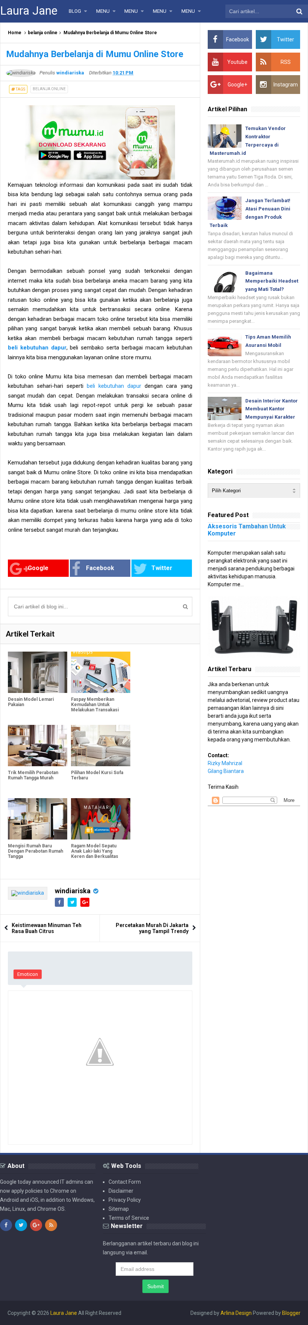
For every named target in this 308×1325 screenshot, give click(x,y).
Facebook (100, 568)
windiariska (73, 891)
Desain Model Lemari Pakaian (31, 702)
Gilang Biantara (226, 771)
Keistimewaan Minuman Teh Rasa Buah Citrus (47, 928)
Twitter (161, 568)
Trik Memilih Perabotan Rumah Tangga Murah (33, 775)
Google (38, 568)
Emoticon (27, 974)
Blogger (291, 1313)
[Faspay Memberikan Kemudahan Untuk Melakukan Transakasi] (100, 672)
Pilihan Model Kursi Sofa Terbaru (97, 775)
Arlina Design (236, 1313)
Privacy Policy (125, 1200)
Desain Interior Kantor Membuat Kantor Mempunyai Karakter (271, 409)
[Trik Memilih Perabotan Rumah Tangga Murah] (37, 746)
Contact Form (125, 1182)
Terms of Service (129, 1218)
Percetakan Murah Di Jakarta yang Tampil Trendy (152, 928)
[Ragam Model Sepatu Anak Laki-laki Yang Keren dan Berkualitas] (100, 819)
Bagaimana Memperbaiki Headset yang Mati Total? (271, 281)
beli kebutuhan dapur (114, 386)
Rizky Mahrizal (225, 763)
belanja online (42, 32)
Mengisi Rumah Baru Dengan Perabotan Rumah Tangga (35, 851)
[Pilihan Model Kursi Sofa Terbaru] (100, 746)
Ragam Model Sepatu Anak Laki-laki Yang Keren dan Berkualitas (94, 851)
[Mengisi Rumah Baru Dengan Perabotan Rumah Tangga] (37, 819)
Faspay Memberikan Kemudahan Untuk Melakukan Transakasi (95, 704)
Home (14, 32)
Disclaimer (121, 1191)
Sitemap (119, 1209)
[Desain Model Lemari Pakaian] (37, 672)
